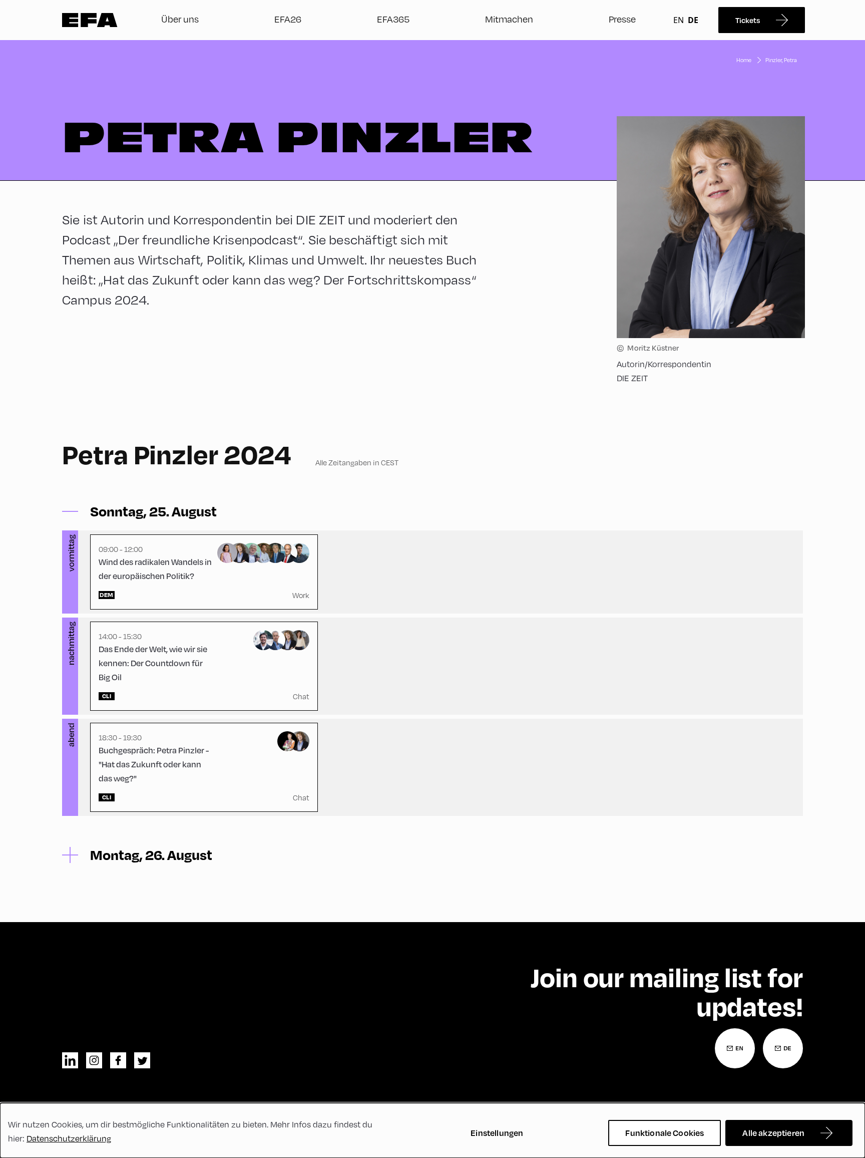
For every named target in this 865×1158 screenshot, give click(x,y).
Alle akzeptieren (773, 1132)
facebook (118, 1060)
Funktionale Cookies (664, 1132)
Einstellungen (497, 1132)
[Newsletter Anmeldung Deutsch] (783, 1048)
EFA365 (393, 19)
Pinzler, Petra (781, 60)
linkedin (70, 1060)
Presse (622, 19)
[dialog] (432, 1130)
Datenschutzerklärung (69, 1138)
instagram (94, 1060)
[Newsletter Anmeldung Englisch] (735, 1048)
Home (743, 60)
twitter (142, 1060)
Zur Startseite (90, 20)
